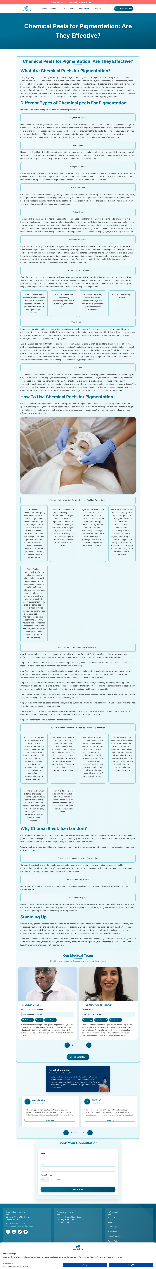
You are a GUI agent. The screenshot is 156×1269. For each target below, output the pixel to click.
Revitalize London (37, 835)
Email (43, 1164)
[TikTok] (20, 1232)
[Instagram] (14, 1232)
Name (43, 1153)
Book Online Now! (78, 1057)
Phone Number (47, 1175)
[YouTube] (25, 1232)
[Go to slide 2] (75, 1045)
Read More (52, 1120)
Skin (63, 9)
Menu (110, 1223)
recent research (50, 96)
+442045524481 (19, 1224)
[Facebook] (8, 1232)
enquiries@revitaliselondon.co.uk (25, 1227)
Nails (72, 9)
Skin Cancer (84, 9)
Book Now (78, 1190)
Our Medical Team (115, 1227)
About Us (111, 1218)
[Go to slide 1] (72, 1045)
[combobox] (45, 1180)
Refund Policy (113, 1242)
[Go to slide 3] (76, 1132)
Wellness (97, 9)
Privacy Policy (113, 1232)
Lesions (53, 9)
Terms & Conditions (115, 1237)
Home (44, 9)
